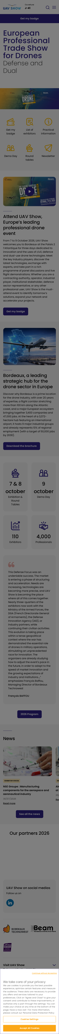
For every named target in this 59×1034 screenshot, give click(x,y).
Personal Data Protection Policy (38, 1012)
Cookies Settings (29, 1019)
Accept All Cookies (29, 1028)
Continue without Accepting (44, 973)
